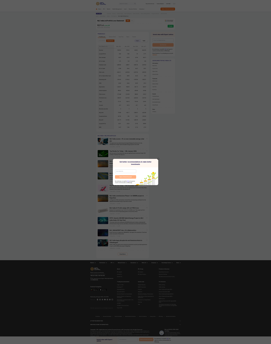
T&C (128, 181)
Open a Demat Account (125, 177)
